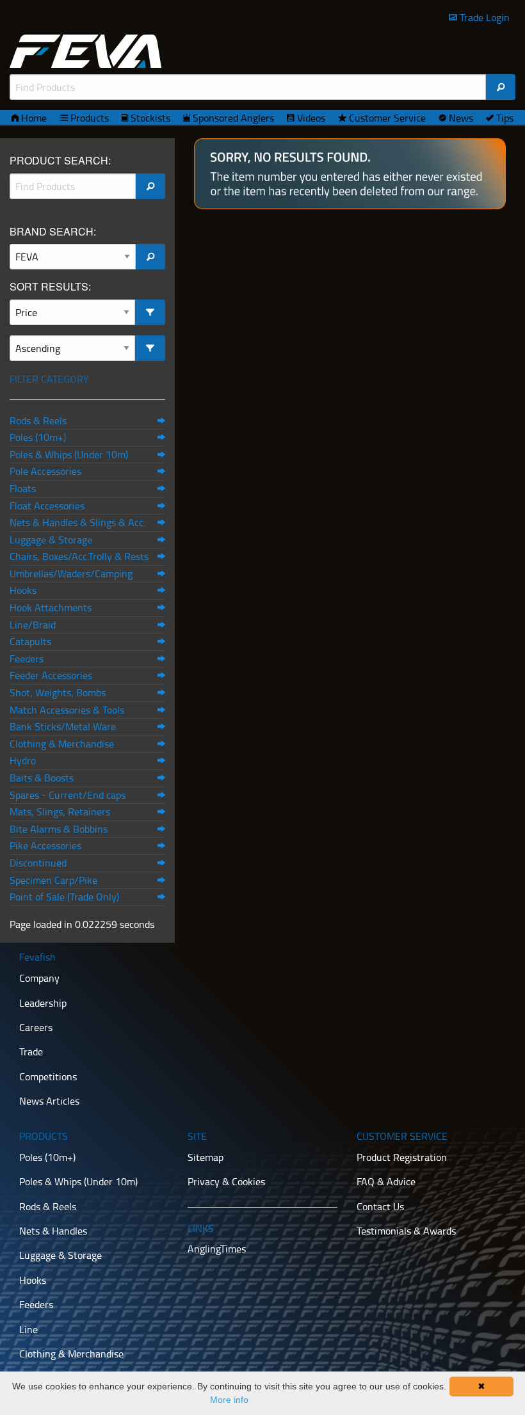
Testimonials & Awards (406, 1231)
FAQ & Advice (386, 1181)
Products (88, 118)
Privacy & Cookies (226, 1181)
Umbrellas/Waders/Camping (71, 573)
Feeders (27, 659)
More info (229, 1400)
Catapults (30, 641)
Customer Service (386, 118)
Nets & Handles (53, 1231)
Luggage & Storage (51, 539)
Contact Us (380, 1206)
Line (28, 1329)
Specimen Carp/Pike (53, 880)
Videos (310, 118)
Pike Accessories (45, 845)
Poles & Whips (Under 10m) (69, 454)
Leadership (43, 1003)
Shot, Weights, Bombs (58, 692)
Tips (503, 118)
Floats (23, 488)
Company (39, 978)
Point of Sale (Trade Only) (64, 897)
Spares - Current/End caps (67, 795)
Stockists (149, 118)
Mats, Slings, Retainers (60, 811)
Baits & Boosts (42, 778)
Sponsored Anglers (232, 118)
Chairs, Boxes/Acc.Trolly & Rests (79, 556)
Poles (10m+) (38, 437)
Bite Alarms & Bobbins (59, 829)
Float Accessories (47, 506)
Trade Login (483, 17)
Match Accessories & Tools (67, 710)
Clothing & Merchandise (62, 744)
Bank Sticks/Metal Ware (63, 726)
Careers (35, 1027)
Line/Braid (33, 625)
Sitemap (205, 1157)
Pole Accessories (45, 471)
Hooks (23, 590)
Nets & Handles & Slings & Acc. (77, 522)
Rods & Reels (38, 420)
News (459, 118)
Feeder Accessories (51, 675)
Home (33, 118)
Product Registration (402, 1157)
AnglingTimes (217, 1249)
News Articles (49, 1101)
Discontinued (38, 863)
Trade (31, 1051)
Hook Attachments (51, 607)
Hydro (23, 760)
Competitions (48, 1076)
